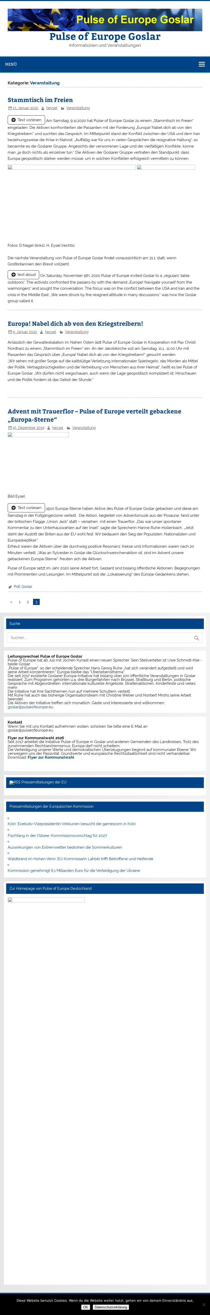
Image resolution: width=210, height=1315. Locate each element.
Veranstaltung (78, 108)
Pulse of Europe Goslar (105, 35)
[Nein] (203, 1304)
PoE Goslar (23, 587)
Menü (11, 64)
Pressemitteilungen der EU (44, 782)
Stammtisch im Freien (40, 100)
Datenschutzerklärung (111, 1307)
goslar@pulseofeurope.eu (30, 707)
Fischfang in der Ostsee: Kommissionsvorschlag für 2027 (57, 835)
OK (85, 1307)
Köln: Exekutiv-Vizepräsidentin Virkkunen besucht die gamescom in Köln (72, 824)
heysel (51, 108)
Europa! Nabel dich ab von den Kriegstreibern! (75, 323)
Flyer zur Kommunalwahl (51, 757)
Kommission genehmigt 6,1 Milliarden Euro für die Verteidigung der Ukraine (74, 870)
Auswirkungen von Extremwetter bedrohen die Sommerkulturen (65, 847)
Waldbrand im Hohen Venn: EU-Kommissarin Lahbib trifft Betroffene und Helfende (80, 859)
